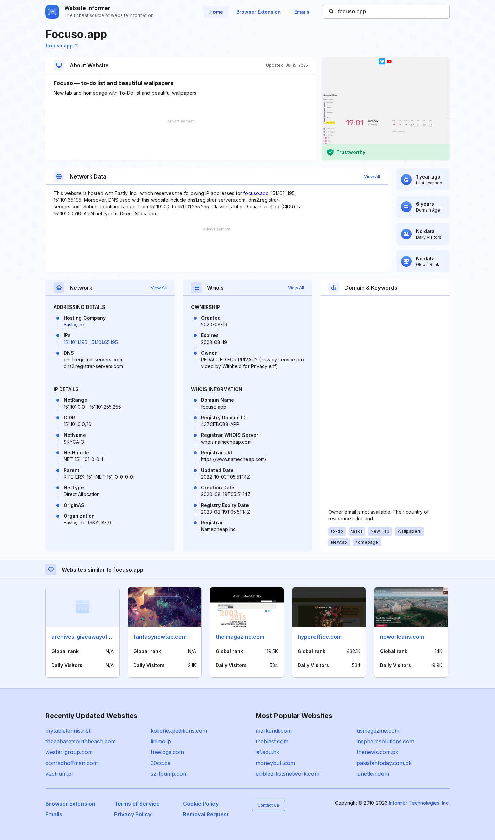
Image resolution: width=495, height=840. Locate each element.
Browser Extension (258, 12)
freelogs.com (167, 752)
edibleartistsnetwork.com (287, 773)
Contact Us (268, 805)
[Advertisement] (181, 140)
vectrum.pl (59, 773)
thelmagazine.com (240, 636)
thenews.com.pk (377, 752)
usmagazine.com (378, 730)
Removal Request (206, 814)
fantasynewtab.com (160, 636)
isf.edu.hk (267, 752)
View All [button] (372, 176)
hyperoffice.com (320, 636)
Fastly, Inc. (75, 324)
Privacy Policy (132, 814)
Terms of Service (137, 803)
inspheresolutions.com (385, 741)
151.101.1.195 (75, 342)
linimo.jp (161, 741)
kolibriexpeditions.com (179, 730)
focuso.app (59, 46)
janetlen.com (373, 773)
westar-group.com (69, 752)
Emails (301, 12)
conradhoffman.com (71, 763)
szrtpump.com (169, 773)
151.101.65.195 (104, 342)
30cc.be (161, 763)
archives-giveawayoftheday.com (94, 636)
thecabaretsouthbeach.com (80, 741)
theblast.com (272, 741)
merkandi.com (274, 730)
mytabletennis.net (67, 730)
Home (216, 12)
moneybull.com (275, 763)
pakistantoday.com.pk (384, 763)
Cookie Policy (201, 803)
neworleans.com (402, 636)
